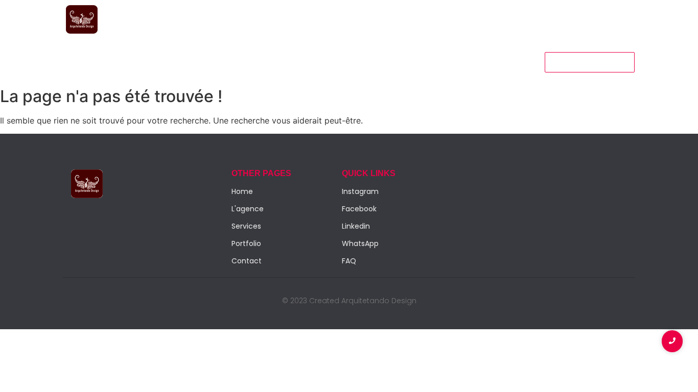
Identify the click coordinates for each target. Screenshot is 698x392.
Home (77, 61)
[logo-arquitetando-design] (82, 19)
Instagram (360, 191)
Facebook (359, 209)
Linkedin (356, 226)
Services (122, 61)
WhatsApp (360, 243)
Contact (271, 61)
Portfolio (222, 61)
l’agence (172, 61)
